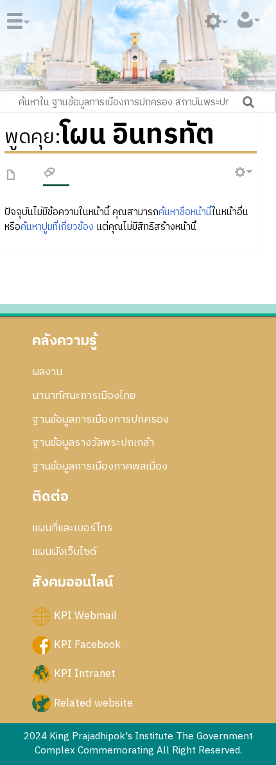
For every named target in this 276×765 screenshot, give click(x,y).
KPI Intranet (85, 674)
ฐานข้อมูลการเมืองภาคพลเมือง (100, 466)
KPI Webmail (85, 616)
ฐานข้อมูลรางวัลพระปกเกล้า (93, 443)
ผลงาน (47, 372)
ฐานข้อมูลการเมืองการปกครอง (100, 419)
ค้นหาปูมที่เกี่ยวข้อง (57, 227)
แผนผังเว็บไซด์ (64, 552)
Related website (93, 703)
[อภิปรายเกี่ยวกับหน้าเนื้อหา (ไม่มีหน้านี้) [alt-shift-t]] (50, 175)
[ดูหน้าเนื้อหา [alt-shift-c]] (11, 175)
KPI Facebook (87, 645)
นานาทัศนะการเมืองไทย (83, 396)
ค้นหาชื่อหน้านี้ (185, 212)
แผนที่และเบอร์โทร (72, 528)
